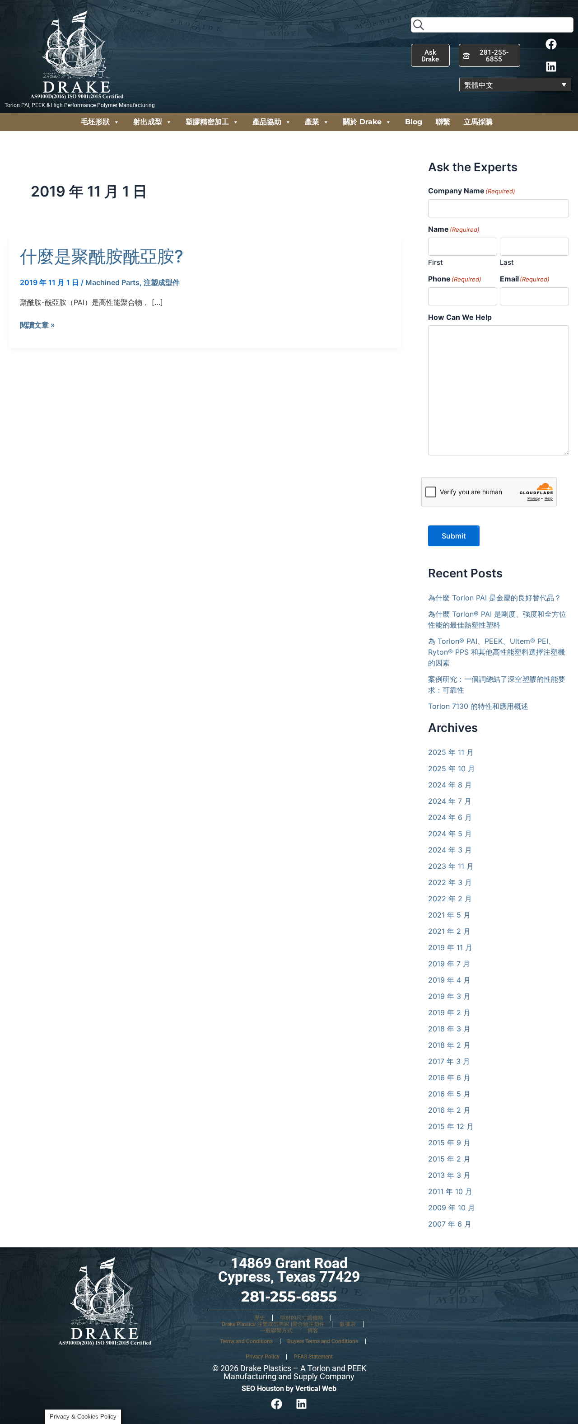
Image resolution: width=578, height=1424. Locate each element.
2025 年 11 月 (451, 752)
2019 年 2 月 (449, 1012)
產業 (312, 121)
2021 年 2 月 (449, 931)
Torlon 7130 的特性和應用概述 (478, 706)
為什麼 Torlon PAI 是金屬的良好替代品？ (494, 597)
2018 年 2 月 (449, 1044)
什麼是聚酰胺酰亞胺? (101, 256)
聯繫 (443, 121)
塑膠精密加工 (207, 121)
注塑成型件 (162, 282)
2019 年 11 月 (450, 947)
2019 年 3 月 (449, 996)
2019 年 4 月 (449, 979)
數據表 (348, 1324)
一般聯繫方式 (276, 1330)
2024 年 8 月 (450, 784)
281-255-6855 (289, 1296)
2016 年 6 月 (449, 1077)
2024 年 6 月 (450, 817)
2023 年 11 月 (451, 866)
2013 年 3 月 (449, 1175)
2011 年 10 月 (450, 1191)
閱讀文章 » (37, 325)
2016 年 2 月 (449, 1110)
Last (507, 262)
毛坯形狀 (95, 121)
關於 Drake (362, 121)
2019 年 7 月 (449, 963)
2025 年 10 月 (451, 768)
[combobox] (492, 25)
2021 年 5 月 (449, 914)
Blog (413, 121)
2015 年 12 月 (451, 1126)
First (435, 262)
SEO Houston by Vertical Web (289, 1388)
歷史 (259, 1318)
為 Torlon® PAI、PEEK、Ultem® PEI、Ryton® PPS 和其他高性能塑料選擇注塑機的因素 (496, 652)
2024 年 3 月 (450, 849)
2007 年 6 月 (449, 1223)
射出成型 (147, 121)
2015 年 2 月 (449, 1158)
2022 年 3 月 (450, 882)
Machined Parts (112, 282)
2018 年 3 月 (449, 1028)
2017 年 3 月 (449, 1061)
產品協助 (266, 121)
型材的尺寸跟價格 (301, 1318)
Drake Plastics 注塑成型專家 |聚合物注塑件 (273, 1324)
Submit (454, 535)
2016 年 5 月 (449, 1093)
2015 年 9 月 (449, 1142)
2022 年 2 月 (450, 898)
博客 (313, 1330)
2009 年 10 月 (451, 1207)
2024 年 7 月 (449, 801)
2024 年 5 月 (450, 833)
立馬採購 (478, 121)
